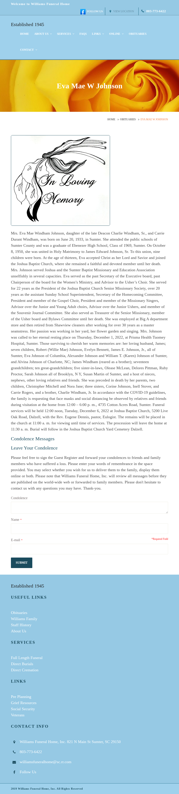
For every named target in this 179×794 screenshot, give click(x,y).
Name (15, 519)
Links (96, 33)
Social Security (23, 709)
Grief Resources (23, 703)
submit (22, 562)
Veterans (17, 715)
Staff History (21, 625)
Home (24, 33)
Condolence (19, 498)
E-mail (15, 540)
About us (41, 33)
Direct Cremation (24, 670)
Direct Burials (22, 664)
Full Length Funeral (27, 658)
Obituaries (137, 33)
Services (64, 33)
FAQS (83, 33)
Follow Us (28, 772)
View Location (123, 11)
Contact (27, 49)
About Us (18, 631)
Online (115, 33)
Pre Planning (21, 696)
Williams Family (24, 619)
